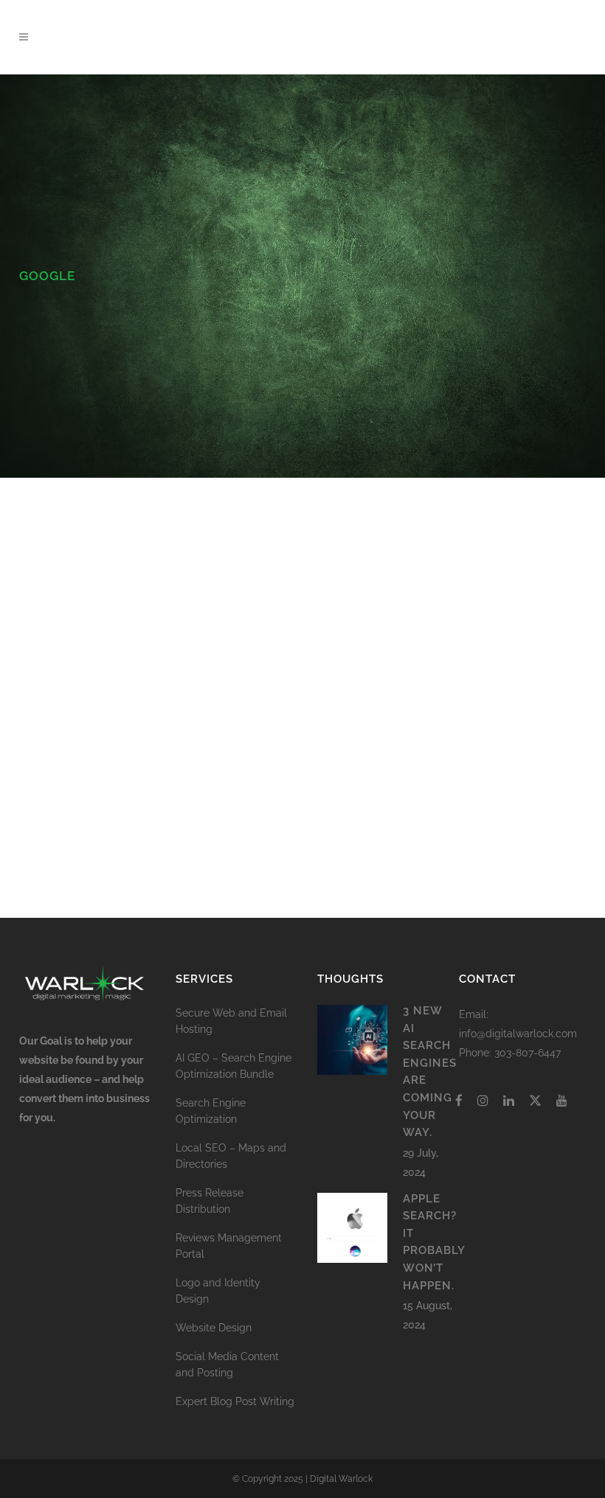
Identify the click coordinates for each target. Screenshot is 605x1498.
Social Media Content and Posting (227, 1365)
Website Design (214, 1328)
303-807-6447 (527, 1053)
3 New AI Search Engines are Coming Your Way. (98, 614)
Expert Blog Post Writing (235, 1401)
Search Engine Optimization (211, 1111)
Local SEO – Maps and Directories (231, 1156)
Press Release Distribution (209, 1201)
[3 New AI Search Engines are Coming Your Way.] (109, 527)
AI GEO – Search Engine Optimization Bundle (233, 1066)
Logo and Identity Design (218, 1291)
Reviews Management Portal (229, 1246)
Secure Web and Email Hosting (231, 1021)
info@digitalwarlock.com (518, 1033)
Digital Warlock (341, 1479)
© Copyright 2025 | (271, 1479)
